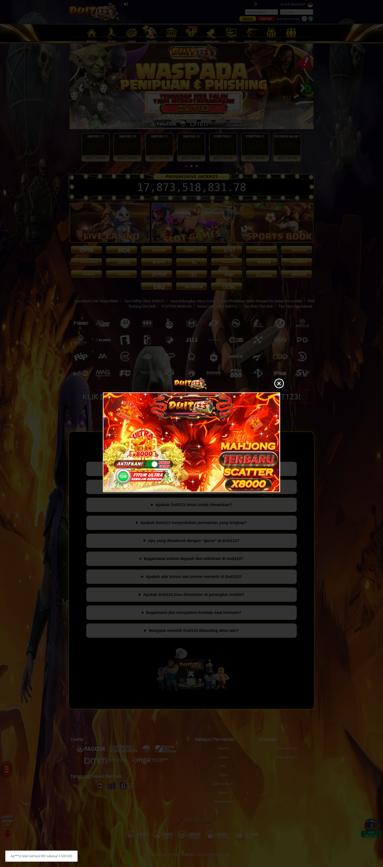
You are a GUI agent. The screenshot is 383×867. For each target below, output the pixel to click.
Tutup (279, 383)
